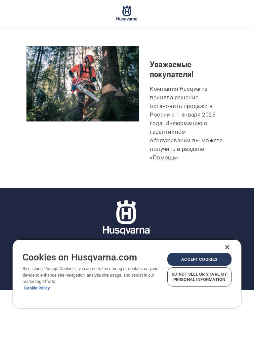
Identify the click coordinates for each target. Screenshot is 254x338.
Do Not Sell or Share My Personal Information (199, 277)
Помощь (164, 157)
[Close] (227, 247)
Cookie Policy (37, 288)
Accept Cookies (199, 259)
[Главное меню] (127, 13)
